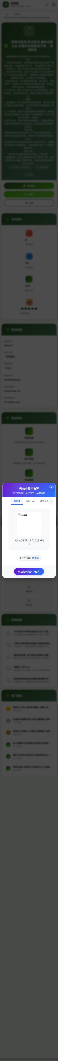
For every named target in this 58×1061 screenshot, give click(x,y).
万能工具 (30, 500)
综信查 (17, 500)
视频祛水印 (45, 500)
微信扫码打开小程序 (29, 571)
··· (50, 501)
